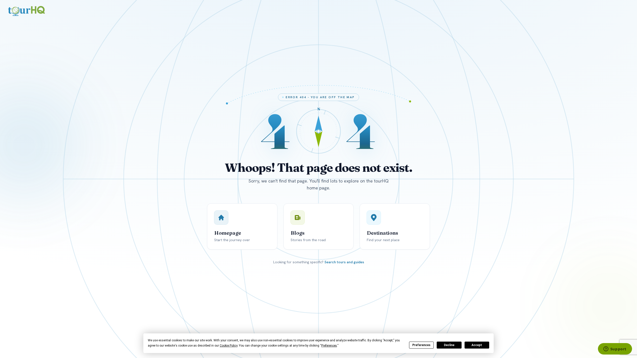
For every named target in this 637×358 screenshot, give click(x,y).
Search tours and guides (344, 262)
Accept (477, 345)
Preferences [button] (329, 345)
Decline (449, 345)
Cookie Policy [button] (228, 345)
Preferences (421, 345)
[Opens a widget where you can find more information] (615, 349)
